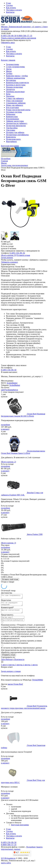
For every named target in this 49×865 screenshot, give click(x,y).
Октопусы (10, 89)
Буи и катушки (12, 107)
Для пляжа (10, 130)
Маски (9, 71)
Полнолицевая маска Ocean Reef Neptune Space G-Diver (23, 452)
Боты (8, 94)
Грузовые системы (14, 112)
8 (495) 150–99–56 (8, 36)
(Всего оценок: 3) (8, 543)
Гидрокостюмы (12, 64)
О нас (8, 3)
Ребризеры (10, 114)
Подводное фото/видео (16, 126)
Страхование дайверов (16, 103)
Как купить (11, 8)
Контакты (10, 12)
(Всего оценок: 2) (8, 462)
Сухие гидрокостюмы (15, 67)
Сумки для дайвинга (15, 98)
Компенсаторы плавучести (17, 82)
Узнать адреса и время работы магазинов (18, 38)
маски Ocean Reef (15, 684)
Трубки (9, 73)
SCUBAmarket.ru (8, 858)
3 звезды (19, 665)
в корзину (5, 429)
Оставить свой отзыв (10, 579)
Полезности (19, 659)
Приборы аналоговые (15, 92)
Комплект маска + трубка (17, 76)
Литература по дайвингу (16, 123)
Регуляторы (11, 80)
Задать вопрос (7, 257)
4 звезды (11, 665)
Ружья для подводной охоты (18, 110)
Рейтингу (10, 659)
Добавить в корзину (9, 262)
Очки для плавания (14, 101)
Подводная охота (13, 139)
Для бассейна (11, 128)
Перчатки (10, 96)
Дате (3, 659)
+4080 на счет (7, 244)
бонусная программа (20, 825)
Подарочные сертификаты (17, 135)
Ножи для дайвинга (14, 105)
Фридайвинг (11, 141)
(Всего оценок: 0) (8, 255)
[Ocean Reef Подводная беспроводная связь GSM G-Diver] (21, 230)
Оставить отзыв (23, 255)
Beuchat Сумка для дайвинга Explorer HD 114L (22, 494)
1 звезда (34, 665)
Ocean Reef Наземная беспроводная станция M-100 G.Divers (23, 415)
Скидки (9, 5)
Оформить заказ (8, 42)
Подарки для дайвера (15, 132)
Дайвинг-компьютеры (15, 78)
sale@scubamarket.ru (9, 390)
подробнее (5, 425)
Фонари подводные (14, 87)
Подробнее (5, 159)
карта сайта (6, 863)
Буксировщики (12, 119)
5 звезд (4, 665)
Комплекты (11, 137)
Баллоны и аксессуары (15, 85)
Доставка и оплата (14, 10)
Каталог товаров (8, 60)
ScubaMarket (12, 383)
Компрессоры (12, 116)
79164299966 (37, 680)
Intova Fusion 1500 (34, 534)
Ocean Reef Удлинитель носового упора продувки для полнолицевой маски (24, 707)
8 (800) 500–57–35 (24, 36)
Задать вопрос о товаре (11, 671)
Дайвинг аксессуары (15, 121)
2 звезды (27, 665)
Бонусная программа (10, 146)
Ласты (8, 69)
